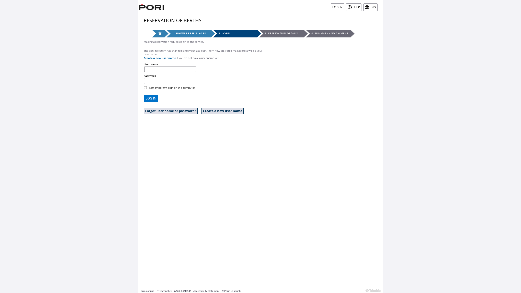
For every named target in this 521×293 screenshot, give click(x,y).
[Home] (151, 6)
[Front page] (158, 33)
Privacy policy (164, 290)
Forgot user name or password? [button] (170, 111)
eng (373, 7)
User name (151, 64)
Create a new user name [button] (222, 111)
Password (150, 76)
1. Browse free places (189, 33)
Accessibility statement (206, 290)
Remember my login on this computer (172, 88)
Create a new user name (160, 58)
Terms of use (146, 290)
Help (356, 7)
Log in (337, 7)
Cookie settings (182, 291)
